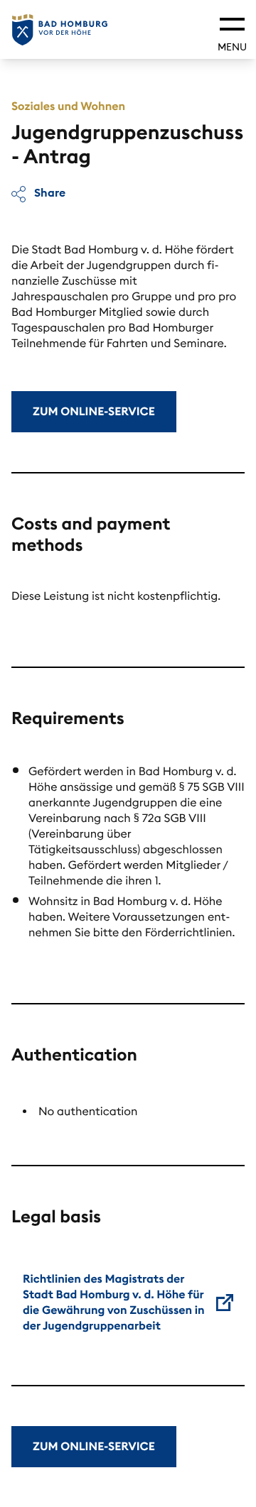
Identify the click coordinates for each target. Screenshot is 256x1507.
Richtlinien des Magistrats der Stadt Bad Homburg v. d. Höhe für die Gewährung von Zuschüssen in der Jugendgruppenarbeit (114, 1302)
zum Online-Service (94, 412)
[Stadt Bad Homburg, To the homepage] (59, 29)
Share (48, 192)
